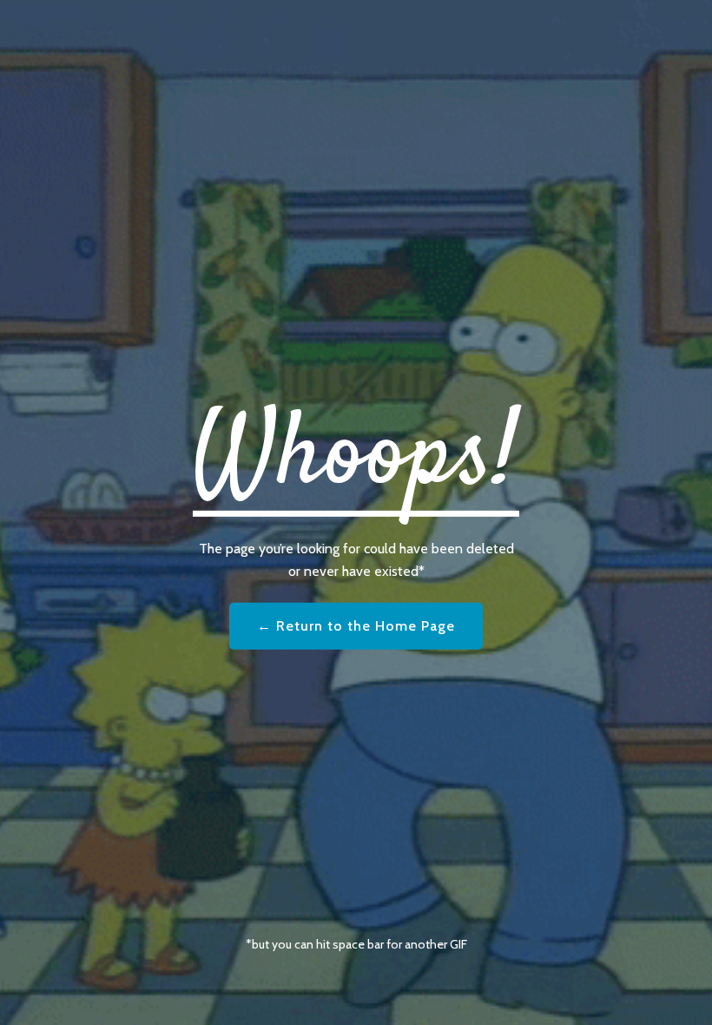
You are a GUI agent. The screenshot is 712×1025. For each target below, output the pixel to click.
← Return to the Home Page (356, 626)
